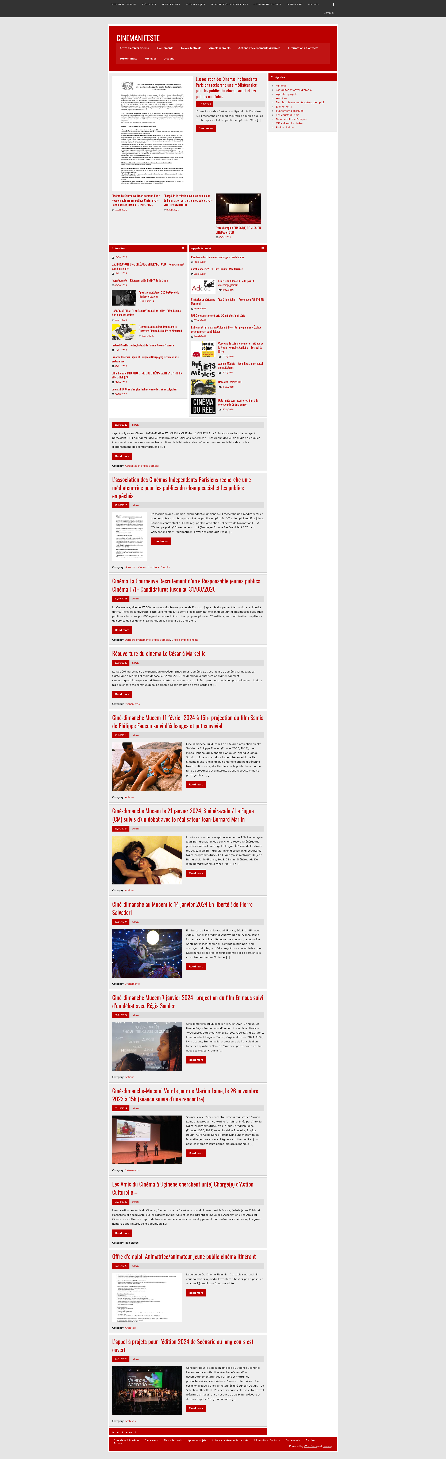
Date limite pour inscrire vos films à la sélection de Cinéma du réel (238, 402)
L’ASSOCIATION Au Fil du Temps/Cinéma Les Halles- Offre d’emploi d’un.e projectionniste (146, 313)
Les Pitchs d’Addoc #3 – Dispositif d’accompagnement (236, 283)
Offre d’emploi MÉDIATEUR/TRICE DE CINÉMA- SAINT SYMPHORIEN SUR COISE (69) (147, 375)
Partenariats (294, 4)
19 (130, 1431)
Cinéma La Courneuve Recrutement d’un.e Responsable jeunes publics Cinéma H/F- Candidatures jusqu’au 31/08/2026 (136, 200)
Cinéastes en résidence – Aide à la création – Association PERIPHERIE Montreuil (227, 301)
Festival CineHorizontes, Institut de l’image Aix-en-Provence (143, 345)
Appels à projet (201, 248)
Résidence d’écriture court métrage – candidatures (217, 257)
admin (135, 424)
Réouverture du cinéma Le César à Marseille (159, 653)
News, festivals (171, 4)
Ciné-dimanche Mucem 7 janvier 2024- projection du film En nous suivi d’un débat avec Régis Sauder (187, 1001)
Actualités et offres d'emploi (142, 465)
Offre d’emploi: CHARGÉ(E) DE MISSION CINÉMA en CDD (238, 230)
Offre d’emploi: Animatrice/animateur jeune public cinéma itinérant (184, 1256)
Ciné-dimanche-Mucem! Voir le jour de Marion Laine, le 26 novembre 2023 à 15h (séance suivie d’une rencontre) (185, 1094)
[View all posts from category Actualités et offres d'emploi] (183, 248)
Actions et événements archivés (229, 4)
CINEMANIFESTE (138, 37)
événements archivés (289, 110)
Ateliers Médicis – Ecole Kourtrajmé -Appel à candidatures (240, 365)
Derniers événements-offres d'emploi (147, 567)
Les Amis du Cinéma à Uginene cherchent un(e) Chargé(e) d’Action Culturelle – (182, 1188)
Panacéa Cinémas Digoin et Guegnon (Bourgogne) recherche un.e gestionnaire (145, 359)
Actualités (118, 248)
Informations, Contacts (267, 4)
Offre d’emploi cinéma (123, 4)
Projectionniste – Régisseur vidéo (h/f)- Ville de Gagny (140, 280)
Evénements (149, 4)
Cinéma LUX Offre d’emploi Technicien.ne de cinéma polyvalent (144, 389)
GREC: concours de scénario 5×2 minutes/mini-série (218, 315)
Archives (313, 4)
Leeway (327, 1446)
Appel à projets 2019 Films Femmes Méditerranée (217, 269)
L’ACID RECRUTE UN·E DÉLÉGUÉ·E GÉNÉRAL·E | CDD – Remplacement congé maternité (148, 266)
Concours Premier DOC (230, 382)
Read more (206, 128)
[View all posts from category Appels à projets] (263, 248)
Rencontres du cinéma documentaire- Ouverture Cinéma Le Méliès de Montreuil (160, 329)
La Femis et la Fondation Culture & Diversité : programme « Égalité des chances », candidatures (226, 329)
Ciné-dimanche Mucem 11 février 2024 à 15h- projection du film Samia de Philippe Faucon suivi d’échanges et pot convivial (187, 721)
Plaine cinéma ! (285, 127)
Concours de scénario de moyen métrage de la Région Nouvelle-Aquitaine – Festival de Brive (240, 347)
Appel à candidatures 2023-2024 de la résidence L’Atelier (159, 294)
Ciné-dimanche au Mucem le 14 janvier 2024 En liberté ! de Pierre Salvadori (182, 908)
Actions (328, 13)
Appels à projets (195, 4)
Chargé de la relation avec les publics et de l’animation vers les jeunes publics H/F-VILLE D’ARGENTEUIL (188, 200)
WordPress (310, 1446)
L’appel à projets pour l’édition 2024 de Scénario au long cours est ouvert (182, 1345)
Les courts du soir (287, 115)
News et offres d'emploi (291, 119)
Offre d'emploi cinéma (184, 639)
